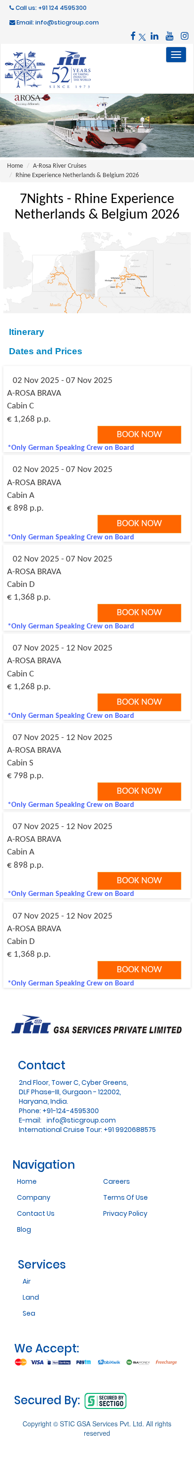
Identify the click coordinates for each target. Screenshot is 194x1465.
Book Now (139, 435)
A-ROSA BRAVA (34, 393)
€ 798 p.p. (25, 776)
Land (31, 1297)
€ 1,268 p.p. (29, 419)
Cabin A (20, 495)
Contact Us (36, 1213)
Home (15, 166)
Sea (29, 1313)
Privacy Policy (125, 1213)
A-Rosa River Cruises (59, 166)
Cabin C (20, 406)
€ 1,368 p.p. (29, 597)
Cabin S (20, 763)
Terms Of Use (125, 1197)
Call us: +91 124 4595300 (50, 8)
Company (33, 1197)
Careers (116, 1181)
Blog (24, 1229)
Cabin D (21, 584)
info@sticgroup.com (81, 1120)
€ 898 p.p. (25, 508)
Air (27, 1281)
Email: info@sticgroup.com (57, 22)
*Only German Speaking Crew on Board (71, 448)
